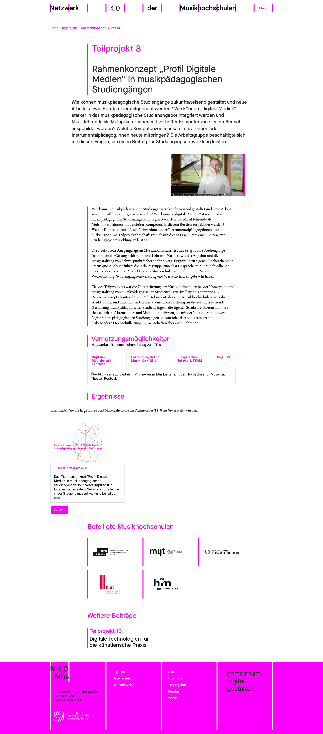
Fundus (174, 691)
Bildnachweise (124, 685)
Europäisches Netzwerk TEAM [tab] (189, 359)
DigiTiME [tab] (224, 357)
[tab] (87, 468)
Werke (173, 698)
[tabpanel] (161, 376)
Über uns (175, 678)
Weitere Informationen (72, 468)
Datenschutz (122, 678)
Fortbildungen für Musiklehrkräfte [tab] (145, 359)
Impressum (121, 672)
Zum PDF (59, 510)
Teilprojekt (69, 28)
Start (54, 28)
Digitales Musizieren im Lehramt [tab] (103, 360)
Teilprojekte (177, 685)
